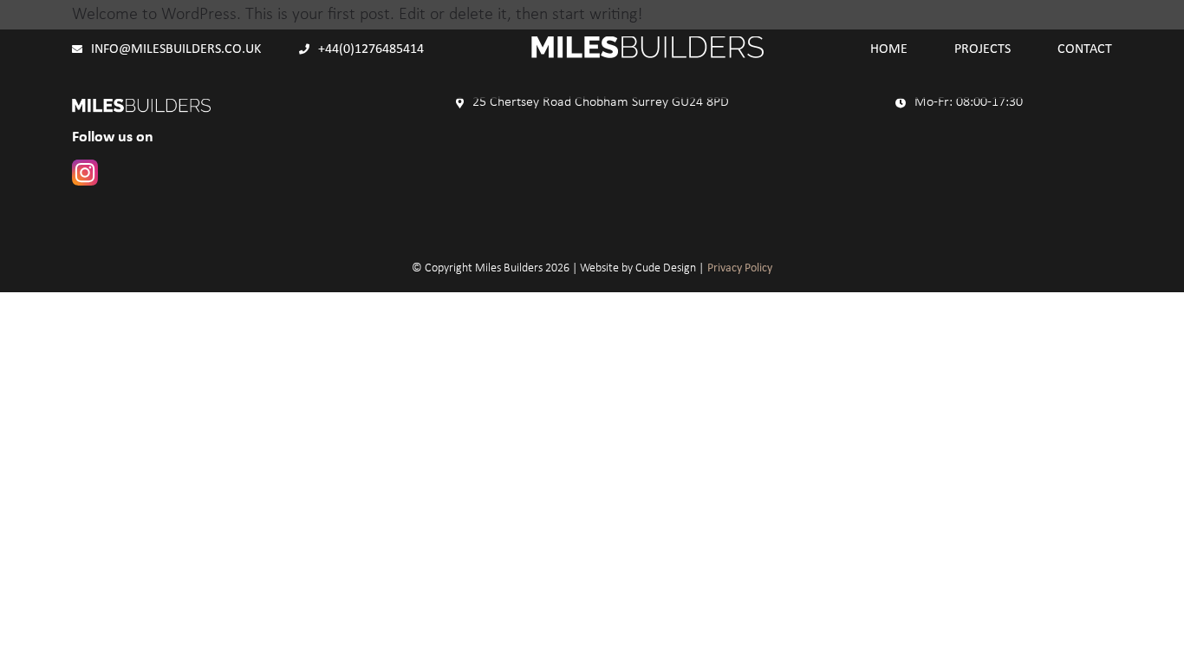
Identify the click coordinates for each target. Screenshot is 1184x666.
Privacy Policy (739, 268)
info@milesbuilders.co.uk (176, 49)
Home (889, 49)
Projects (982, 49)
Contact (1084, 49)
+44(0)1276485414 (371, 49)
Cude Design (665, 268)
